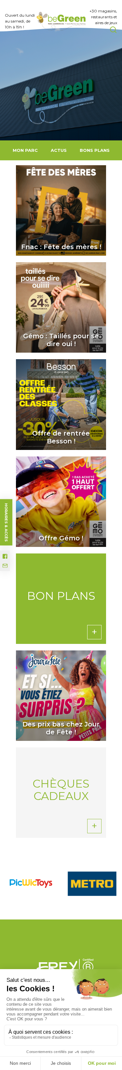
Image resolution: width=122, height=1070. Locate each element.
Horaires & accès (6, 522)
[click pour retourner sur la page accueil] (61, 21)
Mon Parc (25, 150)
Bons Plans (95, 150)
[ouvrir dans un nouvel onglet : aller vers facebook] (5, 556)
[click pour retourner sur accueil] (31, 883)
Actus (59, 150)
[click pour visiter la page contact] (5, 566)
